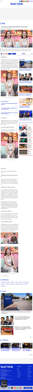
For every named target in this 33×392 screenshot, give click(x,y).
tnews (28, 377)
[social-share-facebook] (20, 1)
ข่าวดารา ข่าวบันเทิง (25, 282)
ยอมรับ (4, 384)
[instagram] (20, 388)
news (18, 369)
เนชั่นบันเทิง (12, 284)
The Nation (29, 368)
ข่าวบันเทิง (2, 284)
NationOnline (3, 285)
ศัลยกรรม (12, 282)
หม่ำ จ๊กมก (7, 282)
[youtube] (15, 388)
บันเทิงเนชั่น (7, 284)
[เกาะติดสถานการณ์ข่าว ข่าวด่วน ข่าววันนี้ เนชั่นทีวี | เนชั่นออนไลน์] (16, 4)
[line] (18, 388)
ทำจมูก (16, 282)
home (18, 368)
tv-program (19, 373)
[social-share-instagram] (28, 1)
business (18, 372)
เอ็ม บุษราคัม (3, 282)
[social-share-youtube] (24, 1)
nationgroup (29, 369)
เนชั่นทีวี (22, 284)
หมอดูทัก (20, 282)
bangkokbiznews (29, 372)
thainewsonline (29, 376)
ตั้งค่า (4, 386)
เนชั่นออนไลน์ (17, 284)
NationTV (26, 284)
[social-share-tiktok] (22, 1)
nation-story (19, 374)
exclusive (18, 370)
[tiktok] (12, 388)
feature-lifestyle (18, 377)
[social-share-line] (26, 1)
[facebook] (9, 388)
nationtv (28, 373)
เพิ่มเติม (2, 383)
